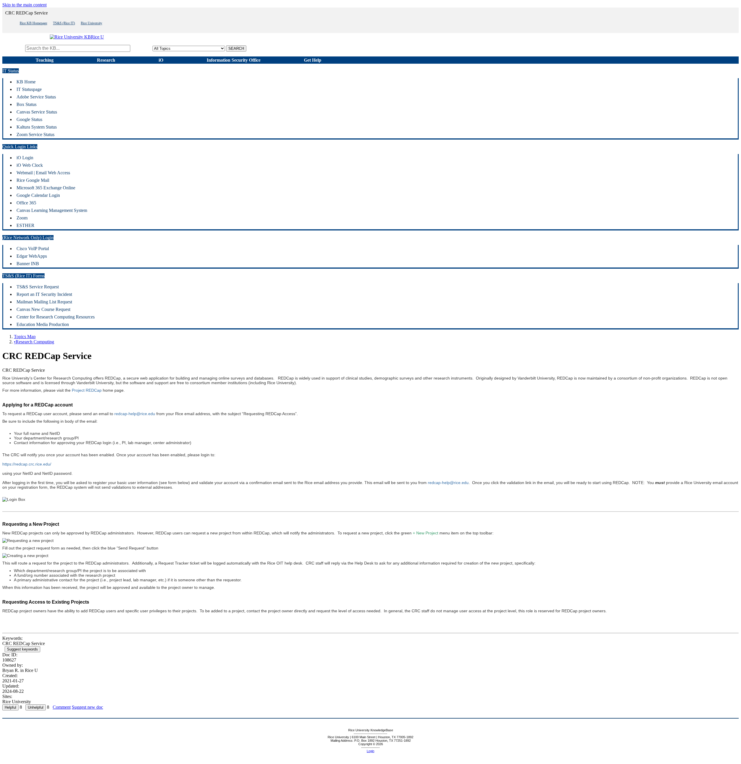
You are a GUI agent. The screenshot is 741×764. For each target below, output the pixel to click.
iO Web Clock (29, 165)
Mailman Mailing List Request (44, 301)
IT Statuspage (29, 89)
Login (370, 751)
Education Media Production (42, 324)
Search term (13, 48)
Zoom (21, 217)
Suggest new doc (87, 707)
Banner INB (27, 263)
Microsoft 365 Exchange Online (45, 187)
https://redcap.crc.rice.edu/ (26, 464)
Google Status (29, 119)
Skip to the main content (24, 4)
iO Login (24, 157)
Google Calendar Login (38, 195)
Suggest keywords (22, 649)
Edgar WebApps (31, 256)
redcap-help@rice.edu (134, 413)
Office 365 (26, 202)
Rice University (91, 23)
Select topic (142, 48)
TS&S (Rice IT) (64, 23)
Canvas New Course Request (43, 309)
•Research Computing (34, 341)
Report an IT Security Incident (44, 294)
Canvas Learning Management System (51, 210)
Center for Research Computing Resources (55, 316)
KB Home (26, 81)
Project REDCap (87, 390)
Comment (62, 707)
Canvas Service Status (36, 111)
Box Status (26, 104)
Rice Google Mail (32, 180)
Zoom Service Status (35, 134)
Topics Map (25, 336)
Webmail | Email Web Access (43, 172)
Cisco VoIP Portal (32, 248)
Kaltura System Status (36, 126)
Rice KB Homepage (33, 23)
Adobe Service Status (36, 96)
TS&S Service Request (37, 286)
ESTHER (25, 225)
